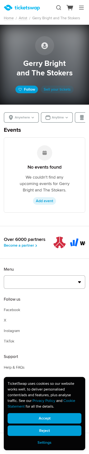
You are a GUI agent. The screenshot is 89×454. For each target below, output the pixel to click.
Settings (44, 442)
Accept (45, 418)
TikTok (9, 341)
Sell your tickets (57, 89)
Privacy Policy (44, 400)
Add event (44, 201)
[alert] (44, 413)
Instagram (12, 330)
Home (9, 18)
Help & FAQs (14, 367)
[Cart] (70, 7)
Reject (44, 430)
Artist (23, 18)
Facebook (12, 310)
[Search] (58, 7)
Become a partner (19, 245)
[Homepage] (22, 8)
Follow (29, 89)
